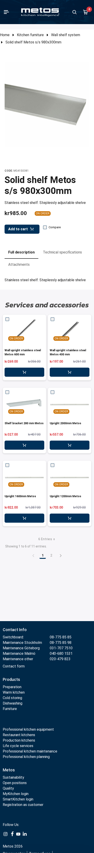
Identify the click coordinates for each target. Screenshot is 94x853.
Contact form (14, 666)
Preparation (12, 687)
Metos (9, 770)
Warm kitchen (14, 692)
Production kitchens (19, 740)
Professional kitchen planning (26, 757)
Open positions (15, 783)
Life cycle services (18, 746)
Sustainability (13, 777)
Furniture (10, 709)
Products (11, 679)
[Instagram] (5, 834)
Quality (8, 788)
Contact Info (15, 629)
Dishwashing (12, 703)
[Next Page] (61, 555)
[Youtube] (18, 834)
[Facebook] (12, 834)
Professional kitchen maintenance (30, 751)
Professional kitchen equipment (28, 729)
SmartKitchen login (18, 799)
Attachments (19, 264)
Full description (21, 252)
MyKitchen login (16, 794)
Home (5, 35)
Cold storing (12, 698)
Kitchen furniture (30, 35)
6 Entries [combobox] (45, 539)
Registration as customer (23, 805)
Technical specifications (62, 252)
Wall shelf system (65, 35)
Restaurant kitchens (19, 735)
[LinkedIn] (24, 834)
